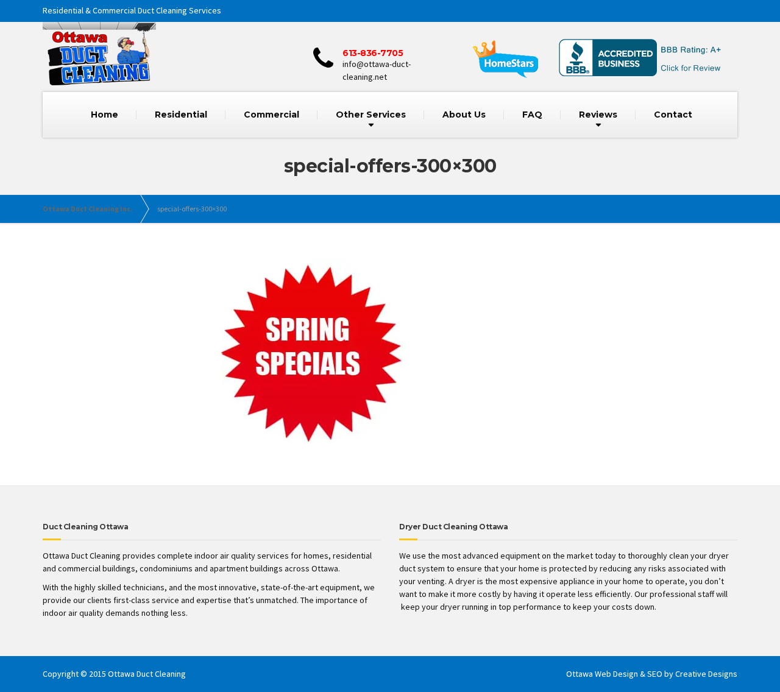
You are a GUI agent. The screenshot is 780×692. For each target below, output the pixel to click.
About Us (464, 114)
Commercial (271, 114)
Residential (181, 114)
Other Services (371, 114)
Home (104, 114)
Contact (673, 114)
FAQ (532, 114)
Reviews (598, 114)
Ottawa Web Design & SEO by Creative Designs (651, 673)
